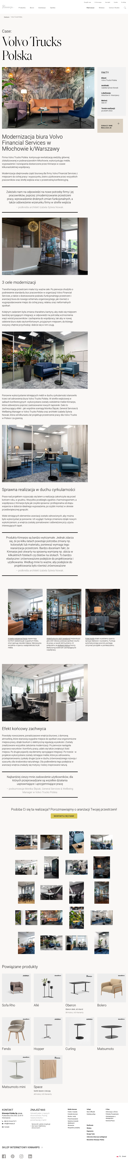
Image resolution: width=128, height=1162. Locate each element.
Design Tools (91, 1134)
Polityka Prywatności (112, 1114)
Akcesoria (71, 1125)
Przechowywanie (73, 1119)
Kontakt (107, 2)
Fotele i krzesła (72, 1112)
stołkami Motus (64, 645)
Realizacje (90, 8)
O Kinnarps (98, 2)
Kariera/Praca (110, 1121)
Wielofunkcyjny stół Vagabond (58, 639)
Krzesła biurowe (73, 1114)
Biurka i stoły (72, 1116)
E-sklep (123, 2)
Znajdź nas (87, 2)
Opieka (52, 8)
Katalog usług (91, 1114)
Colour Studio (114, 8)
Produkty (22, 8)
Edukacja (42, 8)
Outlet (116, 2)
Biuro (32, 8)
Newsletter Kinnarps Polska (95, 1140)
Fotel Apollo (89, 639)
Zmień (124, 1156)
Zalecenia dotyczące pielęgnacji (97, 1137)
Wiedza (101, 8)
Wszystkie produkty (74, 1128)
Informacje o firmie (112, 1112)
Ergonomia (90, 1131)
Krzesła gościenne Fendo (17, 639)
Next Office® (91, 1112)
